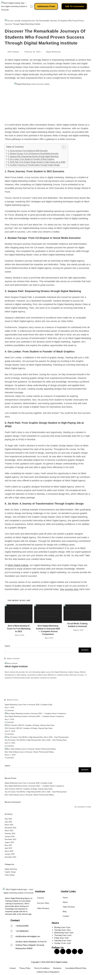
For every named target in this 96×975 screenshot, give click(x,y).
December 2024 (10, 828)
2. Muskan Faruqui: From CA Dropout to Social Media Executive (33, 153)
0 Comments (9, 710)
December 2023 (10, 839)
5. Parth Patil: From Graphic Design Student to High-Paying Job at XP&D (36, 162)
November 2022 (10, 857)
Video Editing (9, 875)
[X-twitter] (74, 951)
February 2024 (10, 833)
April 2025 (8, 822)
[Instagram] (5, 684)
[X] (5, 690)
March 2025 (9, 825)
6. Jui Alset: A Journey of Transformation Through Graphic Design (34, 165)
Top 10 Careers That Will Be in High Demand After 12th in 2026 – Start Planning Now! (36, 740)
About (65, 902)
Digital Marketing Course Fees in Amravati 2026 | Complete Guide (28, 705)
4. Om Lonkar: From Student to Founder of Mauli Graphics (31, 159)
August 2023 (9, 842)
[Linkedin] (80, 951)
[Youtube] (68, 951)
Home (65, 897)
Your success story (69, 589)
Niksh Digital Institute (18, 565)
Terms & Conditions (42, 968)
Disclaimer (57, 968)
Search (7, 646)
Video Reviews (43, 908)
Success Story (43, 903)
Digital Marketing (53, 52)
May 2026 (8, 819)
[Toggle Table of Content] (62, 147)
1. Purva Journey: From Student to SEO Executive (28, 151)
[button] (31, 6)
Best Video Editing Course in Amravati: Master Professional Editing (29, 752)
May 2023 (8, 845)
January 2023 (9, 854)
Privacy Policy (25, 968)
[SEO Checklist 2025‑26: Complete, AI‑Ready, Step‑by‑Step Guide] (29, 725)
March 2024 (9, 831)
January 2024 (9, 836)
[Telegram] (5, 692)
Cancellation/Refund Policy (75, 968)
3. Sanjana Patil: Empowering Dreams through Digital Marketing (33, 156)
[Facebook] (5, 681)
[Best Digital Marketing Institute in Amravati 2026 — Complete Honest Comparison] (35, 713)
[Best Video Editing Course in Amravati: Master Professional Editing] (30, 749)
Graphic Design (10, 872)
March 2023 (9, 851)
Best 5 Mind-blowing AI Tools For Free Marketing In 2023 (18, 629)
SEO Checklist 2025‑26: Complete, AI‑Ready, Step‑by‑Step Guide (28, 728)
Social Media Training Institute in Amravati (77, 624)
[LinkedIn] (5, 687)
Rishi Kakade (13, 52)
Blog (64, 911)
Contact (66, 916)
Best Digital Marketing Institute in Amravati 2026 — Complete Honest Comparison (48, 630)
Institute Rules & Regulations (48, 972)
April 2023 (8, 848)
